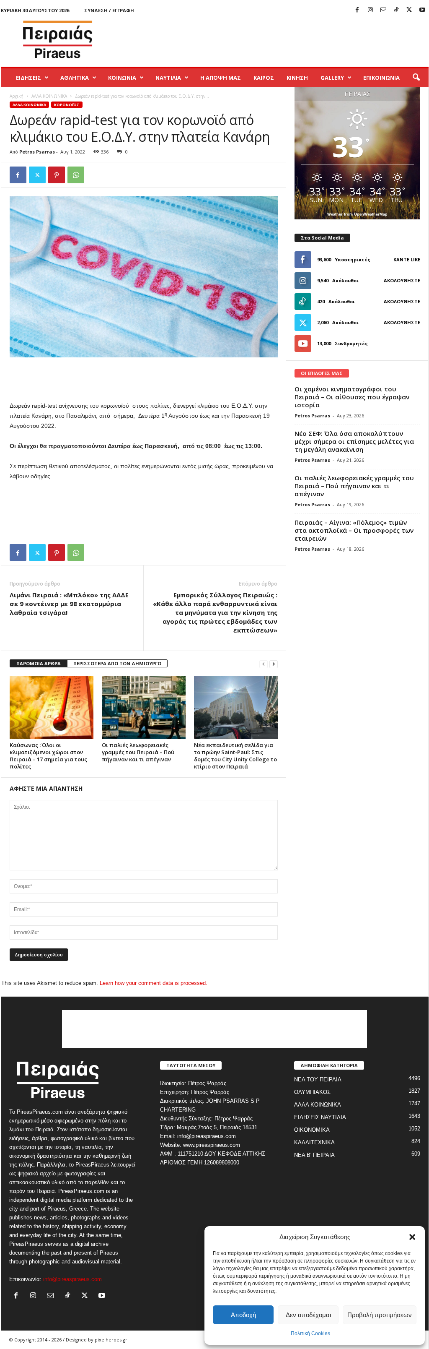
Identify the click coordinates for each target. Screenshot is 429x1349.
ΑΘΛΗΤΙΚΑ (74, 77)
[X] (409, 10)
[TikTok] (396, 10)
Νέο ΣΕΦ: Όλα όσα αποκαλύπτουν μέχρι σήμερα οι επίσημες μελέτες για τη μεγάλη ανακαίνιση (354, 441)
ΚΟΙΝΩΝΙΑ (122, 77)
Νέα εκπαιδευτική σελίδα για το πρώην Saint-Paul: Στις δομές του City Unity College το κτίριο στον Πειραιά (235, 755)
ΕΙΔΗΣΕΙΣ (28, 77)
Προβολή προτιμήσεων (379, 1314)
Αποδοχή (243, 1314)
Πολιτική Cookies (310, 1333)
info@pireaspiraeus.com (72, 1279)
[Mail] (383, 10)
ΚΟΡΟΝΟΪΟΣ (67, 104)
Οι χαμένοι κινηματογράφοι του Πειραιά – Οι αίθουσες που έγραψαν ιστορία (352, 397)
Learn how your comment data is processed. (153, 983)
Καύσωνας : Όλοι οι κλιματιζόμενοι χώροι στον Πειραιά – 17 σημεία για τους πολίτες (48, 755)
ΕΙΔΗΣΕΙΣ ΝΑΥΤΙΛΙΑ (320, 1117)
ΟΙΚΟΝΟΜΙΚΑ (312, 1130)
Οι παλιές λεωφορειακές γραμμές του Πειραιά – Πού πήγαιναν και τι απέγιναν (138, 752)
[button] (412, 1237)
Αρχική (16, 96)
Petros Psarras (37, 151)
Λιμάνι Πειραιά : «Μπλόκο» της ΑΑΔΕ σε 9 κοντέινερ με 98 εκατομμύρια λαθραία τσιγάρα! (69, 604)
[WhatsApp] (75, 175)
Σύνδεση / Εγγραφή (109, 10)
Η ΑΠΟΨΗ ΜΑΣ (220, 77)
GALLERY (332, 77)
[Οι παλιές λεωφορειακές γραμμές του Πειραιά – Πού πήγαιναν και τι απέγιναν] (144, 707)
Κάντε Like (406, 259)
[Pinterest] (56, 175)
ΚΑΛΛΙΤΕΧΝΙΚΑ (314, 1142)
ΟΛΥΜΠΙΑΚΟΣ (312, 1092)
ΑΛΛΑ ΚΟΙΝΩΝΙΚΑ (49, 96)
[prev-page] (263, 663)
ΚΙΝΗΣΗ (297, 77)
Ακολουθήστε (402, 280)
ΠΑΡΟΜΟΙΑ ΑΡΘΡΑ (38, 663)
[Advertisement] (276, 39)
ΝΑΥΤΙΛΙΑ (168, 77)
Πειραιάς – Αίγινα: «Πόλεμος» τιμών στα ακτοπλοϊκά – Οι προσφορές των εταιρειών (354, 530)
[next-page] (273, 663)
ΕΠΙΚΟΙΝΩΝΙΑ (381, 77)
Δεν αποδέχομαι (308, 1314)
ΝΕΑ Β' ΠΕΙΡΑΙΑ (314, 1155)
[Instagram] (370, 10)
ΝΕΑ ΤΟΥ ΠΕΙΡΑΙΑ (317, 1079)
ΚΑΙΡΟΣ (263, 77)
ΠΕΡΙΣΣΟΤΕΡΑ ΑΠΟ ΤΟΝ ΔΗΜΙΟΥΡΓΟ (117, 663)
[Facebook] (357, 10)
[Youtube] (422, 10)
